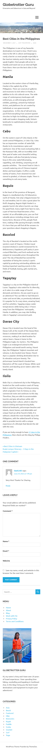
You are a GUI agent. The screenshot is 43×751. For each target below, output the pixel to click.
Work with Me (11, 616)
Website (6, 560)
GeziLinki (18, 470)
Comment (7, 511)
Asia (34, 43)
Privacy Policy (11, 618)
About (8, 610)
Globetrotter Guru (18, 4)
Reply (8, 485)
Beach (8, 710)
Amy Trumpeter (24, 43)
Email (6, 551)
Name (6, 541)
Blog (8, 613)
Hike (8, 716)
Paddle (9, 724)
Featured (9, 713)
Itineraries (10, 718)
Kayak (8, 721)
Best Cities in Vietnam (13, 446)
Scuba (8, 727)
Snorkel (9, 729)
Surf (7, 732)
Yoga (8, 735)
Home (8, 607)
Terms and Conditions (15, 621)
